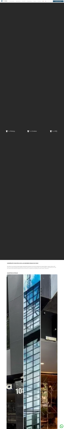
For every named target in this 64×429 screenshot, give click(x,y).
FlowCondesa (12, 1)
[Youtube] (51, 1)
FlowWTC (23, 1)
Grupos (34, 1)
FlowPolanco (18, 1)
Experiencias (29, 1)
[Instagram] (50, 1)
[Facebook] (48, 1)
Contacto (39, 1)
